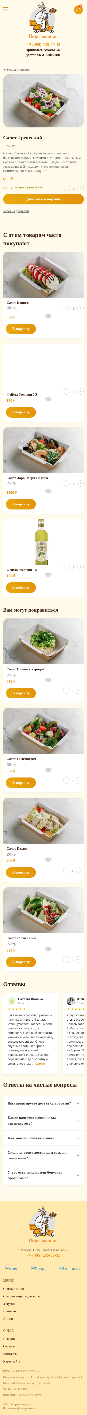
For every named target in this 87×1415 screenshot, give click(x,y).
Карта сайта (11, 1361)
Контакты (10, 1354)
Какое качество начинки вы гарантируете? (43, 1120)
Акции (8, 1318)
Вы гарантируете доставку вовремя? (43, 1103)
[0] (72, 8)
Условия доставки (16, 211)
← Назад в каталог (17, 70)
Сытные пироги (14, 1289)
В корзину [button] (21, 329)
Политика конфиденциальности (19, 1408)
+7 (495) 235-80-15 (43, 44)
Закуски (9, 1304)
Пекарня (9, 1339)
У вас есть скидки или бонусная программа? (43, 1175)
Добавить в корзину (43, 199)
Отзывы (9, 1346)
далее (40, 1063)
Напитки (9, 1311)
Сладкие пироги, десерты (21, 1296)
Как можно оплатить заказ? (43, 1138)
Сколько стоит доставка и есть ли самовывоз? (43, 1155)
